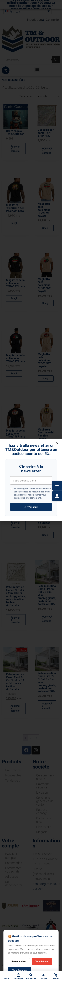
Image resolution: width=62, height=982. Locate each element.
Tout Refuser (42, 961)
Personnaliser (19, 961)
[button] (57, 443)
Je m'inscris (31, 507)
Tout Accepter (19, 970)
